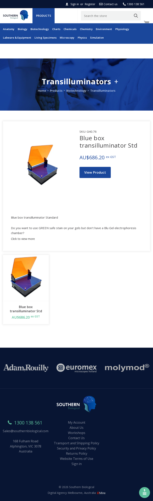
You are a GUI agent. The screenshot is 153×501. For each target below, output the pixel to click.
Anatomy (8, 29)
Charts (56, 29)
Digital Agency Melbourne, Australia (72, 493)
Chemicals (70, 29)
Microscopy (67, 37)
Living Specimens (45, 37)
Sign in (75, 4)
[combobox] (111, 15)
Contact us (111, 4)
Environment (104, 29)
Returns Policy (76, 453)
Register (90, 4)
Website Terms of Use (76, 458)
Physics (82, 37)
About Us (76, 427)
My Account (76, 422)
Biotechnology (39, 29)
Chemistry (86, 29)
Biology (22, 29)
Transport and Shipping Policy (76, 443)
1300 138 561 (135, 4)
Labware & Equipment (17, 37)
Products (43, 16)
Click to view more (23, 239)
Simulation (97, 37)
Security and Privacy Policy (76, 448)
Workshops (76, 433)
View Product (95, 172)
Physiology (122, 29)
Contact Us (76, 438)
